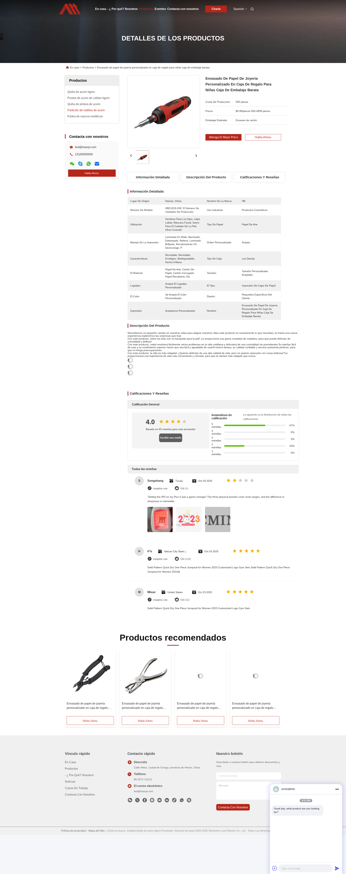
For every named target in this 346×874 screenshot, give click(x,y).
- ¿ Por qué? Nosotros (122, 8)
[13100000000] (181, 801)
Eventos (160, 8)
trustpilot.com (160, 488)
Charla (216, 8)
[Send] (337, 868)
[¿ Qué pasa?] (80, 164)
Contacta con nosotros (183, 8)
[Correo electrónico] (97, 164)
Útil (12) (184, 600)
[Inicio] (70, 9)
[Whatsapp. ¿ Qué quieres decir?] (89, 164)
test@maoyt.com (85, 147)
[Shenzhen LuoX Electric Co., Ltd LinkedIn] (166, 801)
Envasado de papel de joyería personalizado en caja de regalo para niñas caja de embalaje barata (89, 706)
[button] (71, 684)
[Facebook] (144, 801)
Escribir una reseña (170, 437)
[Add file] (274, 868)
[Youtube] (159, 801)
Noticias (70, 781)
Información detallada (153, 177)
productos (71, 768)
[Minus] (337, 789)
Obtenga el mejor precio (223, 137)
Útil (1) (184, 488)
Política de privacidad (73, 830)
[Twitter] (137, 801)
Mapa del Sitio (96, 830)
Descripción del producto (206, 177)
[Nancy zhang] (189, 801)
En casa (100, 8)
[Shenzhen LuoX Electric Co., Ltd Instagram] (152, 801)
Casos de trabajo (76, 788)
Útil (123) (185, 559)
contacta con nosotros (233, 807)
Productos (146, 8)
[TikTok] (174, 801)
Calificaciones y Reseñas (259, 177)
